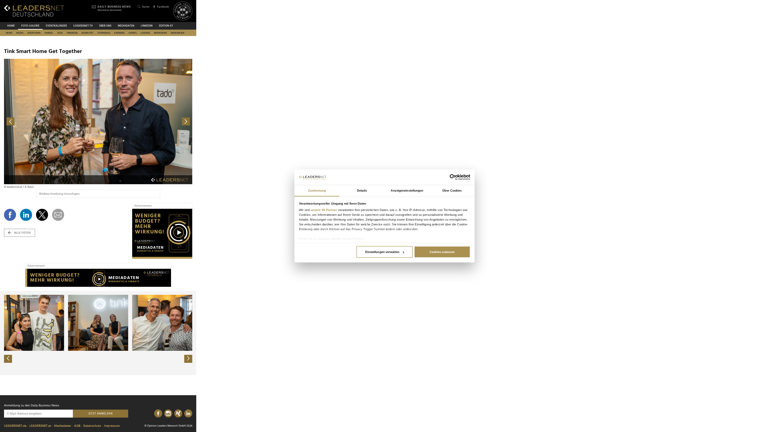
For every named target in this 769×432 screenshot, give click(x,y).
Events (133, 33)
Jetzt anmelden (100, 413)
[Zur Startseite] (34, 10)
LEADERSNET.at (40, 425)
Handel (48, 33)
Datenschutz (92, 425)
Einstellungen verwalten (382, 252)
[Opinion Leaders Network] (182, 11)
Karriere (119, 33)
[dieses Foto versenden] (58, 215)
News (9, 33)
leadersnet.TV (83, 25)
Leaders (145, 33)
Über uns (105, 25)
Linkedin (147, 25)
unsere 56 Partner (324, 209)
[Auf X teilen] (42, 215)
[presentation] (8, 359)
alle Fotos (22, 232)
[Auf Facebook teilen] (10, 215)
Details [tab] (362, 190)
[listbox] (98, 333)
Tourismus (103, 33)
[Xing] (178, 414)
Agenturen (33, 33)
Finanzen (72, 33)
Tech (60, 33)
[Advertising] (162, 234)
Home (11, 25)
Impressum (112, 425)
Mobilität (87, 33)
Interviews (160, 33)
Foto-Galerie (30, 25)
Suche (145, 6)
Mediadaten (126, 25)
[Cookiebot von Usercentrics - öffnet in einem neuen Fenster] (452, 177)
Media (19, 33)
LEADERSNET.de (15, 425)
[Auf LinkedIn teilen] (26, 215)
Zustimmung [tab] (317, 190)
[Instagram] (168, 414)
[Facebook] (158, 414)
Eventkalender (56, 25)
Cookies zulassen (442, 252)
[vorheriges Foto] (51, 121)
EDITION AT (166, 25)
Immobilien (177, 33)
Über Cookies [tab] (452, 190)
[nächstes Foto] (145, 121)
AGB (77, 425)
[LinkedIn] (188, 414)
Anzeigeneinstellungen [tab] (407, 190)
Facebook (163, 6)
